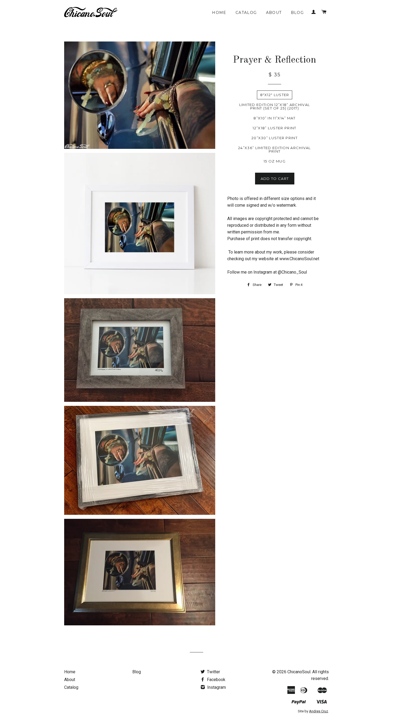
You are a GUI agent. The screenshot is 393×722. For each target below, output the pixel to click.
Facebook (215, 679)
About (274, 12)
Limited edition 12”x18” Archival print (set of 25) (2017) (274, 106)
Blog (297, 12)
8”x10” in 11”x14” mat (274, 118)
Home (219, 12)
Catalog (246, 12)
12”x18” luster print (274, 128)
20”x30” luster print (275, 138)
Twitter (213, 671)
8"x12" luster (274, 95)
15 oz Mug (275, 161)
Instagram (216, 687)
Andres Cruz (318, 711)
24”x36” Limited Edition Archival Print (274, 149)
